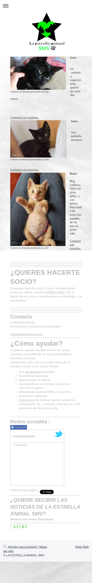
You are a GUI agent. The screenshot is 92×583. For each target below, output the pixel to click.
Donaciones (27, 400)
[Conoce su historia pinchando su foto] (38, 73)
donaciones (33, 371)
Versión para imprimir (22, 546)
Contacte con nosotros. (24, 117)
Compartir (20, 427)
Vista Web (82, 546)
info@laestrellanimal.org (26, 334)
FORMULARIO (55, 292)
